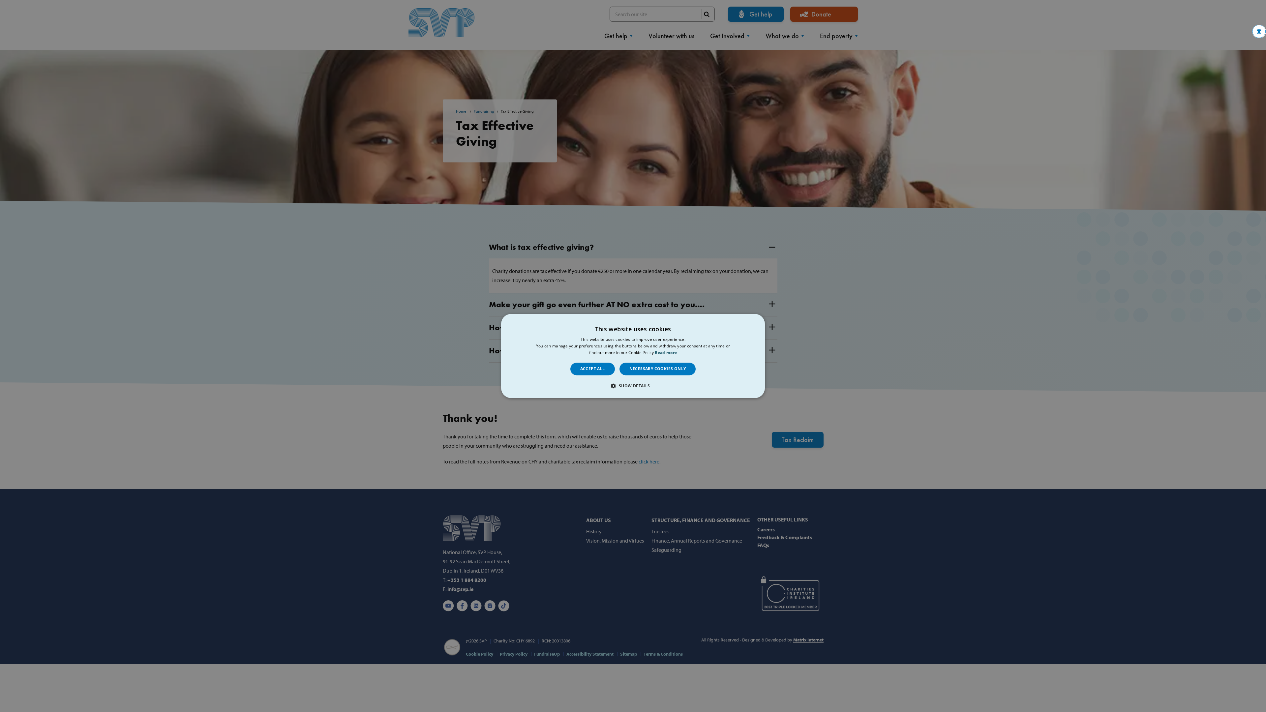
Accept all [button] (592, 368)
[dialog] (633, 356)
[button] (1259, 31)
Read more (666, 352)
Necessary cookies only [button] (657, 368)
